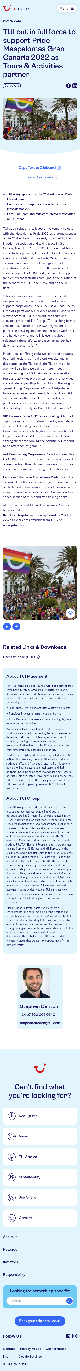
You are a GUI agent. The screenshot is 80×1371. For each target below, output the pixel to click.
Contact (9, 1349)
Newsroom (12, 1249)
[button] (40, 583)
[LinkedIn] (68, 1336)
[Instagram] (74, 1336)
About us (10, 1237)
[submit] (69, 1301)
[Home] (16, 8)
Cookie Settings (30, 1356)
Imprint (8, 1356)
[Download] (70, 613)
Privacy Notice (30, 1349)
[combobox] (39, 1301)
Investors (10, 1262)
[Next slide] (16, 626)
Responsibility (14, 1275)
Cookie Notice (56, 1349)
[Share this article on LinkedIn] (74, 85)
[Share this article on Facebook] (68, 85)
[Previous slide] (7, 626)
